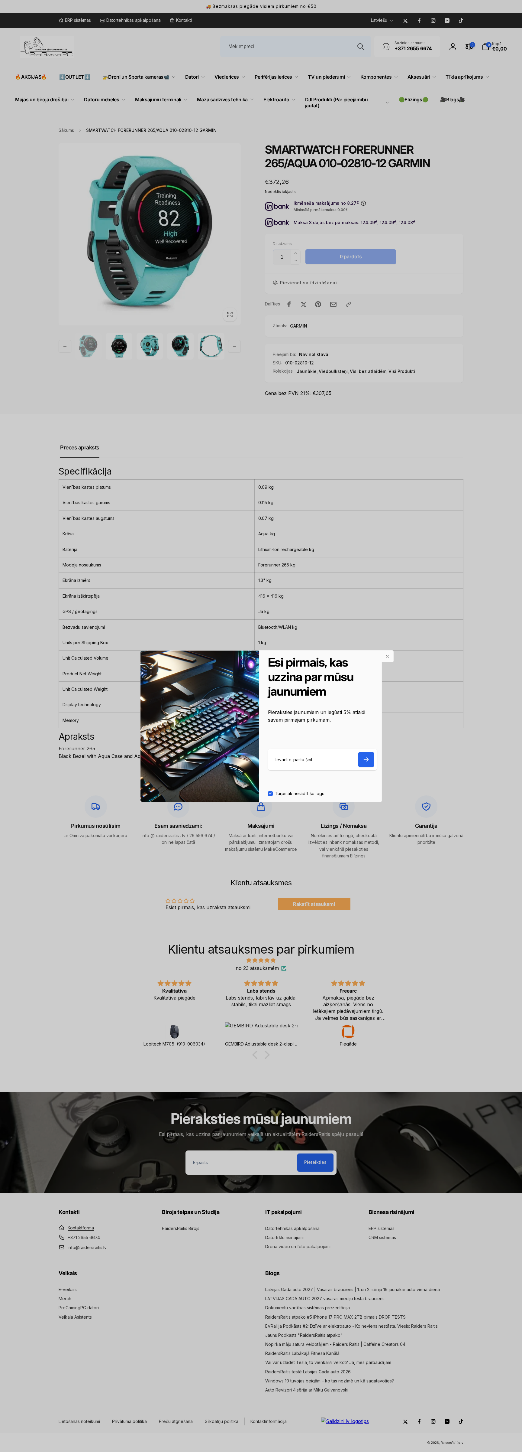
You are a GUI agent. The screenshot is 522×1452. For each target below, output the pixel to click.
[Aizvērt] (388, 656)
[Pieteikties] (366, 759)
